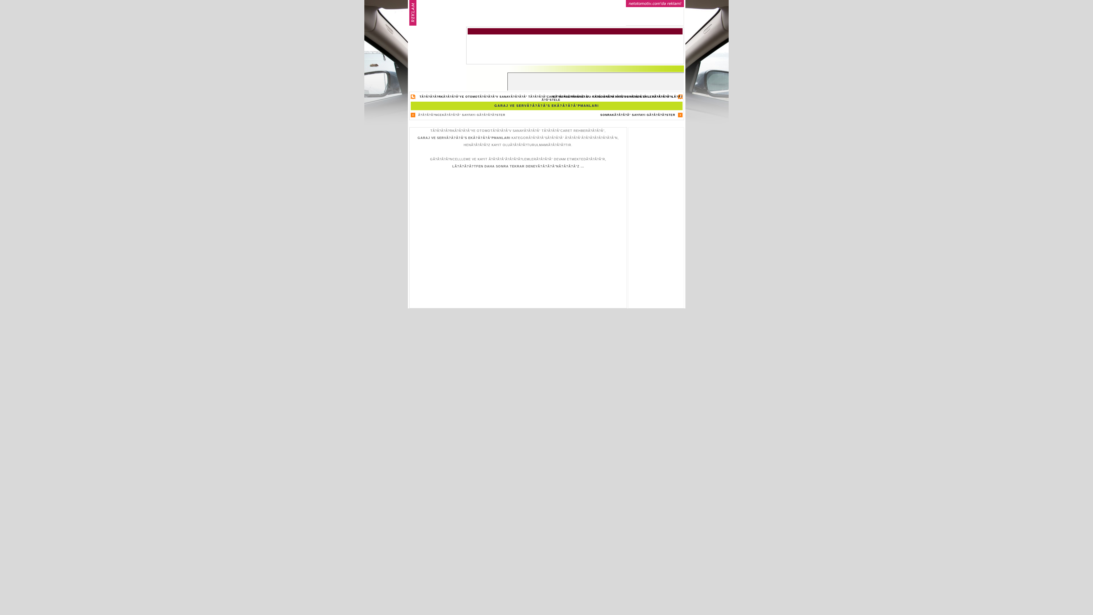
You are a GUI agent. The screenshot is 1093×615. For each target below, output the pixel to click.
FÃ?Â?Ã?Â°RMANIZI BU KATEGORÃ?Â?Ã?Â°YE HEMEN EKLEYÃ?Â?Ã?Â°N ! (614, 96)
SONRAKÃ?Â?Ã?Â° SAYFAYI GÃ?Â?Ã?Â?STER (637, 114)
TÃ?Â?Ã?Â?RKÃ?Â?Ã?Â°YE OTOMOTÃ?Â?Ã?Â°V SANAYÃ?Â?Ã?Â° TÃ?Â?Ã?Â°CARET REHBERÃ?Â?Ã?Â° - (551, 98)
